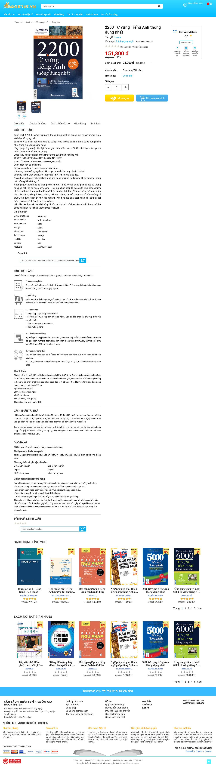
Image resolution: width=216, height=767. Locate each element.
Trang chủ (18, 22)
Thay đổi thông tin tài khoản (79, 714)
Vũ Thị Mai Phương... (124, 595)
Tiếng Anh (56, 22)
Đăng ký (191, 3)
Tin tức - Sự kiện (75, 14)
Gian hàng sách (43, 14)
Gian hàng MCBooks (188, 32)
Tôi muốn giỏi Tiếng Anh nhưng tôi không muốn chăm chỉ (61, 590)
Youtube (208, 751)
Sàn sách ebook (103, 760)
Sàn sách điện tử (25, 14)
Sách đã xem (92, 14)
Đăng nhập (198, 3)
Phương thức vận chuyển (117, 711)
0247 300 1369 (197, 700)
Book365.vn (91, 691)
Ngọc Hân (29, 668)
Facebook (189, 751)
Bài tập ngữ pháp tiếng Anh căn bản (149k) (92, 590)
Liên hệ (145, 707)
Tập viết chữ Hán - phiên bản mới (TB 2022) (29, 664)
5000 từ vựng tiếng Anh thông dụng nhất (155, 590)
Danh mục (47, 6)
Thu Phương (92, 595)
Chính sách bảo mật (115, 717)
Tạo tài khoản (72, 704)
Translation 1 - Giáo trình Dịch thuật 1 (29, 590)
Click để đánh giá (140, 47)
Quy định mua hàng (114, 704)
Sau (199, 608)
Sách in (149, 41)
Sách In (29, 22)
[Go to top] (209, 761)
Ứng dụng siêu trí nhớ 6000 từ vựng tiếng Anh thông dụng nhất (186, 590)
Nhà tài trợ (59, 14)
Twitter (199, 751)
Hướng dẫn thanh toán (116, 707)
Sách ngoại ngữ (42, 22)
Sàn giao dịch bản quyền (122, 760)
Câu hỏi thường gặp (115, 714)
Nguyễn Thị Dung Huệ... (29, 595)
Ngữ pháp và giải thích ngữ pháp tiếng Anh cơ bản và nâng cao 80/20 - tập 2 (124, 590)
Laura (117, 37)
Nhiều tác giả (187, 595)
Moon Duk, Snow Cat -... (61, 595)
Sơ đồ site (147, 704)
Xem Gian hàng (186, 42)
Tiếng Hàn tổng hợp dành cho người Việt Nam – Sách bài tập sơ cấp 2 (61, 664)
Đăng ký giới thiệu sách (77, 711)
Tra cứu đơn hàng (109, 14)
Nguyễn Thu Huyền (155, 595)
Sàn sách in (9, 14)
